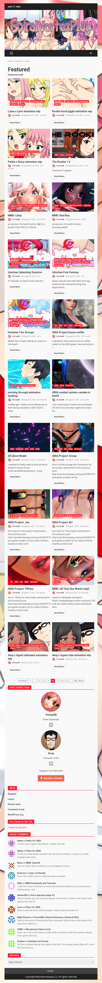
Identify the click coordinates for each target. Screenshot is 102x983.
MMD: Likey (29, 197)
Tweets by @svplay (17, 827)
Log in (11, 799)
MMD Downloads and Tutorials (40, 883)
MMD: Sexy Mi (33, 863)
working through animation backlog (29, 374)
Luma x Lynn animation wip (29, 93)
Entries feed (14, 804)
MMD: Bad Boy (73, 197)
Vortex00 (16, 115)
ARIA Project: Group (73, 437)
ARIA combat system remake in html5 (73, 374)
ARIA (12, 101)
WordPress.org (15, 814)
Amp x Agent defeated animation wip (29, 636)
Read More (15, 122)
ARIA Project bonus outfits (73, 314)
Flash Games (24, 322)
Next (81, 680)
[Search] (91, 53)
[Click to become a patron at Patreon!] (51, 778)
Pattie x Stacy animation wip (29, 143)
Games (36, 262)
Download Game (17, 262)
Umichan (14, 104)
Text (37, 449)
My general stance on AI (38, 929)
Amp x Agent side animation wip (73, 636)
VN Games (14, 265)
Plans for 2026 (33, 840)
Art (65, 325)
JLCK (32, 449)
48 (75, 680)
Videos (21, 104)
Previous (23, 680)
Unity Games (85, 262)
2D (56, 325)
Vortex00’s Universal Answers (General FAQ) (56, 917)
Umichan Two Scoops (29, 314)
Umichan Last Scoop (38, 941)
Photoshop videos (37, 101)
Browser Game (27, 259)
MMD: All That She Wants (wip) (73, 570)
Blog (17, 101)
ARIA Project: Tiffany (29, 570)
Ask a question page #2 (42, 895)
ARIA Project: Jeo (29, 504)
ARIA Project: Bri (73, 504)
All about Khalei (29, 437)
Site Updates (30, 385)
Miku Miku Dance (31, 205)
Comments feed (16, 809)
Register (12, 794)
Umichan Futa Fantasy (73, 254)
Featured (25, 101)
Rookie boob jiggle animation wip (73, 93)
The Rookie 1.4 (73, 143)
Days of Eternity (37, 873)
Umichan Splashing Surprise (29, 254)
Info (26, 449)
